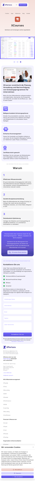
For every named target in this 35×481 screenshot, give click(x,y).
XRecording (6, 390)
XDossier (5, 397)
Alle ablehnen (18, 469)
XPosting (5, 437)
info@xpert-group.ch (8, 375)
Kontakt (28, 13)
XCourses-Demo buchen (19, 252)
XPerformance (7, 401)
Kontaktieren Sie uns (17, 334)
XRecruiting (6, 411)
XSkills (5, 404)
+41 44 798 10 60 (7, 372)
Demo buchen (23, 4)
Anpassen (18, 473)
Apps (12, 13)
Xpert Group (6, 358)
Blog (23, 13)
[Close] (33, 447)
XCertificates (6, 415)
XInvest (5, 423)
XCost (5, 430)
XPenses (5, 433)
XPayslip (5, 383)
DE (16, 4)
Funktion (7, 13)
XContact (5, 444)
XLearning (6, 408)
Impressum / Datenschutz (17, 341)
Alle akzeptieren (18, 476)
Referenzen (18, 13)
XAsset (5, 426)
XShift (5, 393)
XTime (5, 386)
